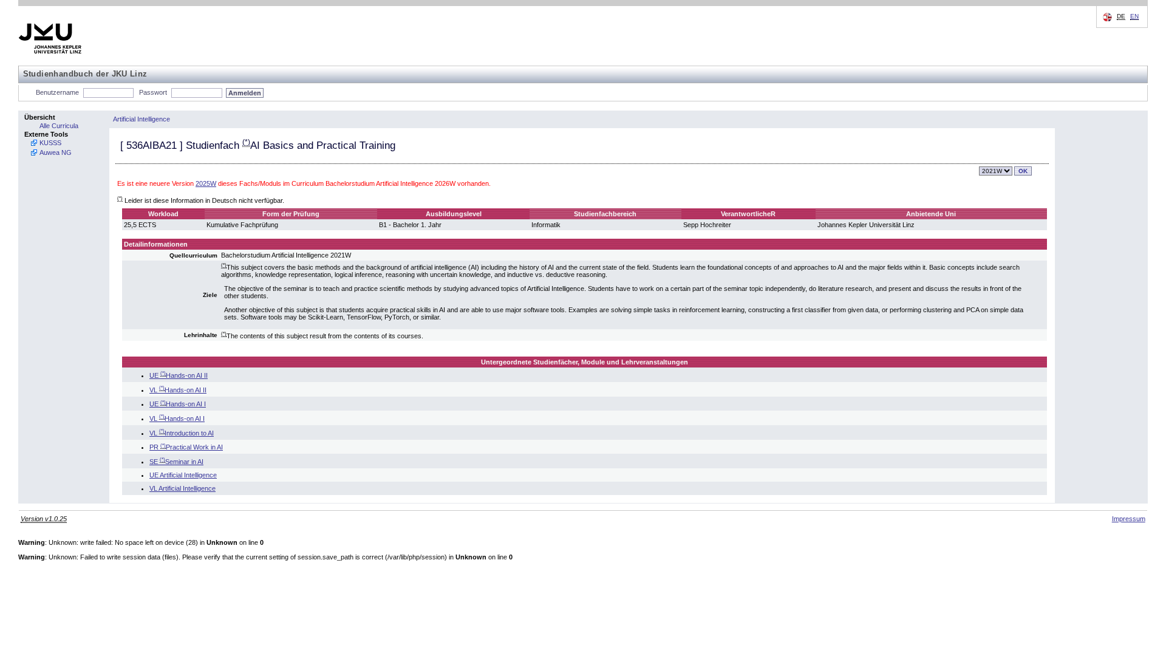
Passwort (153, 92)
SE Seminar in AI (176, 461)
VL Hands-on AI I (177, 418)
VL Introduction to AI (181, 433)
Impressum (1128, 518)
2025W (206, 183)
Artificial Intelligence (141, 119)
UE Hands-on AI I (177, 404)
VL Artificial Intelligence (182, 488)
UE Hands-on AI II (178, 375)
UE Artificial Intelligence (183, 475)
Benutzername (57, 92)
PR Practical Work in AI (186, 447)
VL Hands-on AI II (177, 390)
